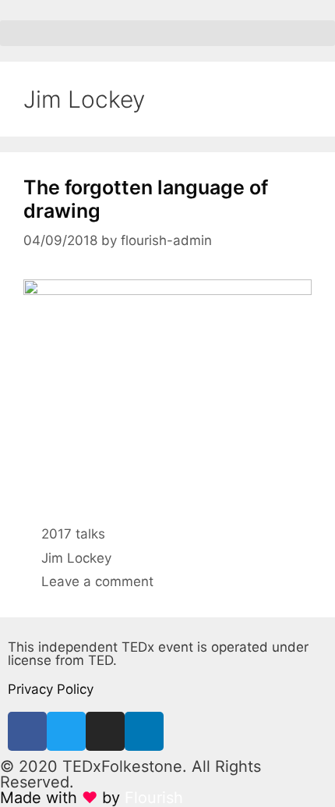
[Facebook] (27, 731)
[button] (167, 33)
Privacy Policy (50, 689)
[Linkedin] (144, 731)
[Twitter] (66, 731)
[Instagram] (105, 731)
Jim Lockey (76, 558)
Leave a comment (97, 581)
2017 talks (73, 534)
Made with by (91, 797)
